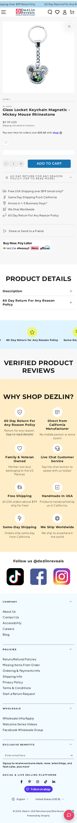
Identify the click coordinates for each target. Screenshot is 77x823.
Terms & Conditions (17, 688)
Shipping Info (12, 676)
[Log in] (64, 12)
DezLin (26, 811)
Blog (6, 634)
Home (6, 99)
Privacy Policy (13, 682)
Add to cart (49, 163)
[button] (50, 12)
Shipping (7, 125)
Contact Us (11, 617)
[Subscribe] (72, 755)
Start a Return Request (19, 694)
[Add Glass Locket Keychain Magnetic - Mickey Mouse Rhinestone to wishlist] (6, 142)
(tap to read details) (19, 434)
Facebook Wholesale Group (23, 730)
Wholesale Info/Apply (18, 718)
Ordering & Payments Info (21, 670)
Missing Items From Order (21, 665)
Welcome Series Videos (20, 724)
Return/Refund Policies (19, 659)
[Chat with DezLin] (69, 815)
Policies (10, 649)
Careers (8, 629)
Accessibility (12, 623)
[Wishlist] (57, 12)
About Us (9, 611)
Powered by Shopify (38, 815)
